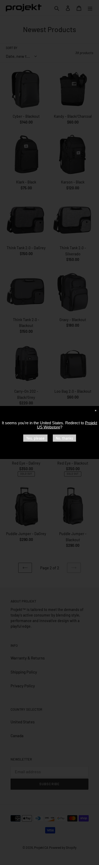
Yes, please (35, 438)
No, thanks (64, 438)
